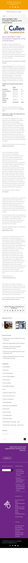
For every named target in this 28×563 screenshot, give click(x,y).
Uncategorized (7, 415)
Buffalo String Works (8, 146)
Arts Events (6, 379)
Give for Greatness (8, 399)
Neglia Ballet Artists (7, 230)
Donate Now (9, 2)
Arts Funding (7, 383)
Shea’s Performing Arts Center (10, 299)
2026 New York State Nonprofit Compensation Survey (20, 487)
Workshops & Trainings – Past (11, 421)
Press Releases (7, 402)
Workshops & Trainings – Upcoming (13, 425)
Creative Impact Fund (9, 392)
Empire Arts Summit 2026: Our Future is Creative (20, 472)
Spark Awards (7, 412)
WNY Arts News (7, 418)
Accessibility (6, 366)
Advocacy (6, 370)
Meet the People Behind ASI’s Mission (14, 343)
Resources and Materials (10, 405)
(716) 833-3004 (16, 3)
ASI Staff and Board (8, 386)
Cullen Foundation (7, 66)
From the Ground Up (9, 396)
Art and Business (8, 373)
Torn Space (5, 191)
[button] (3, 325)
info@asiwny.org (14, 4)
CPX (4, 389)
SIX (16, 542)
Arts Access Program (9, 376)
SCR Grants (6, 409)
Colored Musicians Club (9, 277)
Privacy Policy (19, 516)
